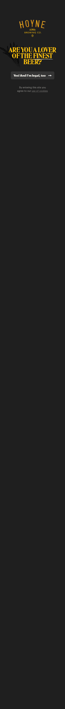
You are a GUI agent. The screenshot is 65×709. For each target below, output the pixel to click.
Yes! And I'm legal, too (30, 75)
